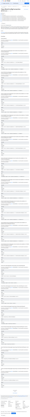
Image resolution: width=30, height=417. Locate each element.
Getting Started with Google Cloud (17, 404)
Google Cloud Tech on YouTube (25, 407)
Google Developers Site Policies (22, 396)
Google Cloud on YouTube (26, 406)
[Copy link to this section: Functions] (6, 36)
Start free (26, 3)
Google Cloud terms (13, 411)
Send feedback (26, 9)
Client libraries (15, 3)
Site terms (9, 411)
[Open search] (18, 0)
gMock (12, 40)
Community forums (10, 402)
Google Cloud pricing (3, 403)
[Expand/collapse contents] (5, 13)
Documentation (5, 6)
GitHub (16, 402)
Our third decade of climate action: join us (21, 411)
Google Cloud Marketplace (2, 405)
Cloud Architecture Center (17, 407)
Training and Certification (18, 408)
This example (3, 32)
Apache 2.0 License (11, 396)
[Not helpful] (28, 6)
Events (23, 403)
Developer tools (9, 6)
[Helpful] (27, 6)
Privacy (6, 411)
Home (1, 6)
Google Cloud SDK (5, 3)
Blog (23, 402)
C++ (11, 3)
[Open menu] (1, 1)
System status (10, 406)
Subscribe (13, 413)
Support (9, 403)
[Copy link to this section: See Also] (4, 30)
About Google (2, 411)
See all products (3, 402)
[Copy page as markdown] (10, 11)
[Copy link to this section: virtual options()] (7, 38)
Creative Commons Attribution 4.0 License (22, 395)
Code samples (17, 405)
